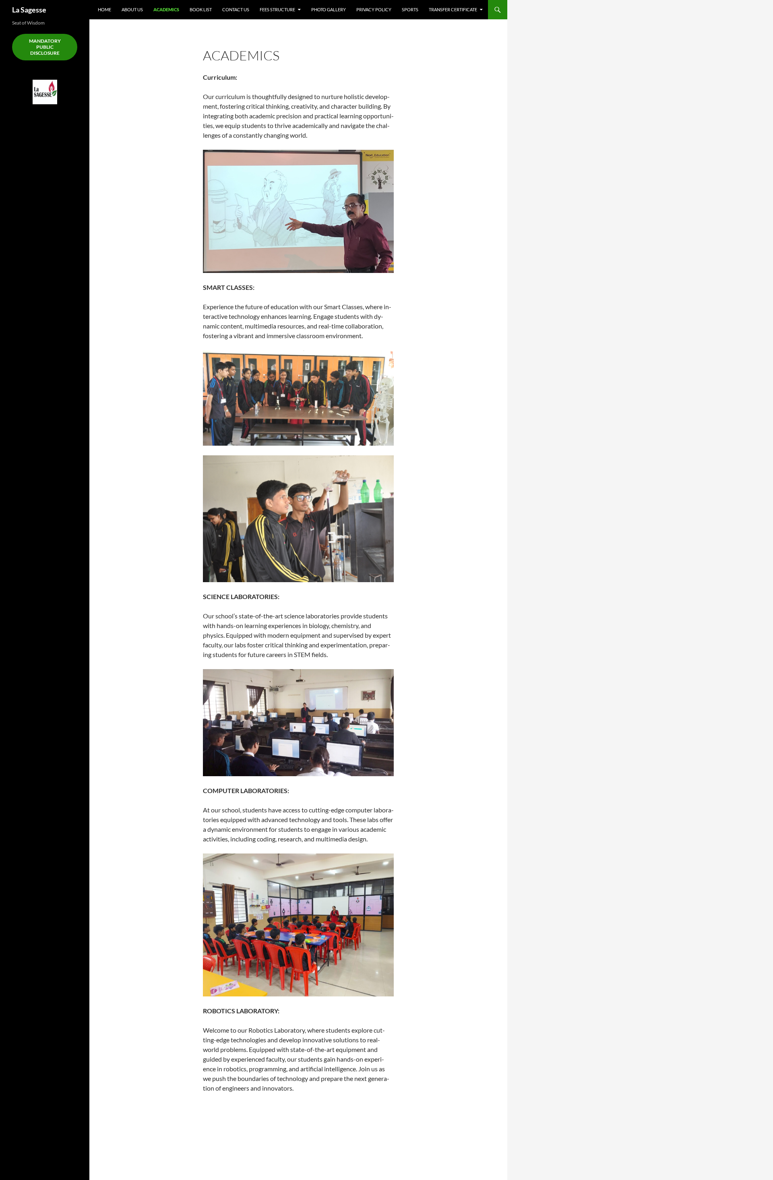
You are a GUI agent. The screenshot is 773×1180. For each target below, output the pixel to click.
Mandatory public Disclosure (45, 47)
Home (104, 9)
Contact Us (235, 9)
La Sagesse (29, 9)
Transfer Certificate (453, 9)
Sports (410, 9)
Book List (201, 9)
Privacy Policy (373, 9)
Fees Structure (277, 9)
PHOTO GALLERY (328, 9)
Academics (166, 9)
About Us (132, 9)
